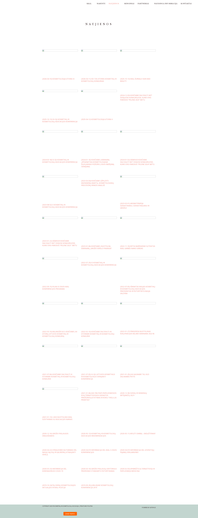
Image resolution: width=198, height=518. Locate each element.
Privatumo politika (86, 506)
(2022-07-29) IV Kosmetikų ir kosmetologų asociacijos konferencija (98, 264)
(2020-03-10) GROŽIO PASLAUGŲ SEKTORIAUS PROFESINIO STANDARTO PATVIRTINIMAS (99, 470)
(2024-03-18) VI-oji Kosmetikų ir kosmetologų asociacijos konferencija (59, 161)
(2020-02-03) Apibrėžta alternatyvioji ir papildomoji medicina (137, 470)
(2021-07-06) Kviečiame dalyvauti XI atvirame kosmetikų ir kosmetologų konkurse (58, 376)
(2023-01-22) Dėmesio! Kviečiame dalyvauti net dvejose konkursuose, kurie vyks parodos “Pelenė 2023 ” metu (59, 243)
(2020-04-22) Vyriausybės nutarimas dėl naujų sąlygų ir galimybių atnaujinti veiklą (59, 452)
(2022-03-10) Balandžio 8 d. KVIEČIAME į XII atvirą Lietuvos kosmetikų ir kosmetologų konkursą (59, 334)
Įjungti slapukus (70, 513)
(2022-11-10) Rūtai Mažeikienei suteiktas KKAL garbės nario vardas (137, 247)
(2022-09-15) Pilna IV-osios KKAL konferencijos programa (55, 288)
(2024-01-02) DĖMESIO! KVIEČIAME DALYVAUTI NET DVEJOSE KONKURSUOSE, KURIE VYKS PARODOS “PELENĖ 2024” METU (137, 162)
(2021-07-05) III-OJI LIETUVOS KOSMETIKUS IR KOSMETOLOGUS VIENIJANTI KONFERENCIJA (98, 376)
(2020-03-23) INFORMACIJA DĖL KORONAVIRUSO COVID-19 (54, 470)
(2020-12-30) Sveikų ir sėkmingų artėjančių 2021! (133, 394)
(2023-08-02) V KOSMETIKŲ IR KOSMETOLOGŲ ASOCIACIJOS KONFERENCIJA (59, 206)
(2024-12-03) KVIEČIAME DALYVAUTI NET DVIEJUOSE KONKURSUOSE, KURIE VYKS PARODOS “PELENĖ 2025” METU (136, 97)
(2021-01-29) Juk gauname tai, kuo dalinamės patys (134, 375)
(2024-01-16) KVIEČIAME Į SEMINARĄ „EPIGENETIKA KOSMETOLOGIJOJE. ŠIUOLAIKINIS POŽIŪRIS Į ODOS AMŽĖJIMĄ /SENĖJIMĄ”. (97, 163)
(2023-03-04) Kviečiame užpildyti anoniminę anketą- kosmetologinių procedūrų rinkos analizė (97, 183)
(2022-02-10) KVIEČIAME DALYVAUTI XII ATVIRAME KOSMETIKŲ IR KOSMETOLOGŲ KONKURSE (97, 334)
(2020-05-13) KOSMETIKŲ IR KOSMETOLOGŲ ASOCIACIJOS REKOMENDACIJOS (98, 434)
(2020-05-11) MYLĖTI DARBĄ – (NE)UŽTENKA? (138, 433)
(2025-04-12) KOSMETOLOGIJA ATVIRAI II (97, 119)
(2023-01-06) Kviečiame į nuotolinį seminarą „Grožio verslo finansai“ (96, 247)
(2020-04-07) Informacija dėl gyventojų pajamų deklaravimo (137, 451)
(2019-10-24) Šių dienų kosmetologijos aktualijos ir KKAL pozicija (59, 486)
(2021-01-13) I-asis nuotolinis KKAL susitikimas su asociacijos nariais (57, 418)
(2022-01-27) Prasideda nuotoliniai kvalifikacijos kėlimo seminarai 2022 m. (137, 332)
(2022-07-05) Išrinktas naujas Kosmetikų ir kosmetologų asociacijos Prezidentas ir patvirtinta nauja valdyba (137, 290)
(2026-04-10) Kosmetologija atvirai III (58, 79)
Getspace (153, 507)
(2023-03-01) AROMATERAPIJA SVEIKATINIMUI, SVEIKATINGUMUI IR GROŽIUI (134, 205)
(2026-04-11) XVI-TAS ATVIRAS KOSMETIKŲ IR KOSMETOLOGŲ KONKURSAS (99, 80)
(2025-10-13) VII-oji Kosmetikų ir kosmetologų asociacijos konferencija (59, 120)
